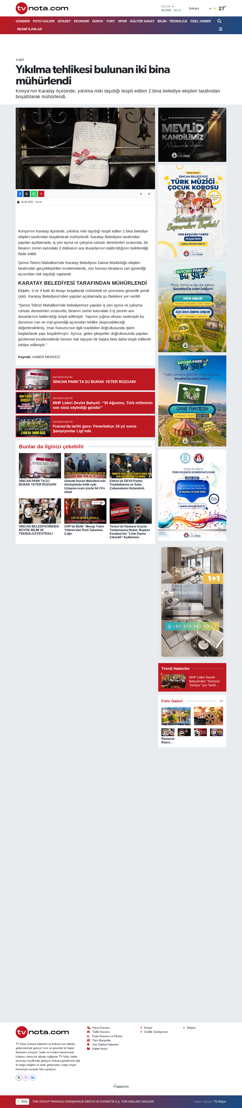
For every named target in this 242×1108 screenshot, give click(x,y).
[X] (19, 1078)
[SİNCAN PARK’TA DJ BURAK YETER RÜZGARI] (40, 465)
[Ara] (219, 21)
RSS (24, 1101)
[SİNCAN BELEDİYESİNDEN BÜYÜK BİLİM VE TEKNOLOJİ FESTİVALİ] (40, 511)
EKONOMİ (81, 21)
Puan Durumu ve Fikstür (107, 1036)
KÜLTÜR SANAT (142, 21)
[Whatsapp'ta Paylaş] (34, 194)
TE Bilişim (220, 1101)
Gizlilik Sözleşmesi (156, 1031)
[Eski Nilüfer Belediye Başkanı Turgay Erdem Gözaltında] (216, 732)
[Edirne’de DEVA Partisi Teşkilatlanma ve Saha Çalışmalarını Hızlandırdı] (131, 465)
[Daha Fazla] (41, 194)
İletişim (191, 1027)
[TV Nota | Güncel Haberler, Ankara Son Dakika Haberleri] (42, 8)
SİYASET (64, 21)
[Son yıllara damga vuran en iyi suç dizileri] (208, 716)
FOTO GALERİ (43, 21)
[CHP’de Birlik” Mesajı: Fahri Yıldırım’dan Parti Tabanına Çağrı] (85, 511)
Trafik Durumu (101, 1031)
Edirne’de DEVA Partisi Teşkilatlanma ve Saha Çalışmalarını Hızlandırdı (127, 484)
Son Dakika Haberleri (105, 1044)
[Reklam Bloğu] (192, 134)
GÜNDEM (23, 21)
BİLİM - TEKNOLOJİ (172, 21)
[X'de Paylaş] (26, 194)
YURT (110, 21)
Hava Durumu (101, 1027)
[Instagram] (26, 1078)
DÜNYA (97, 21)
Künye (148, 1027)
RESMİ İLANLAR (29, 29)
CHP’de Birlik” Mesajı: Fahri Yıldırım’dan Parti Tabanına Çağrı (84, 530)
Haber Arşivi (99, 1048)
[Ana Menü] (220, 29)
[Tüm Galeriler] (221, 701)
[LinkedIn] (33, 1078)
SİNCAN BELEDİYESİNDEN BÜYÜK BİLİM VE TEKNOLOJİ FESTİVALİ (39, 530)
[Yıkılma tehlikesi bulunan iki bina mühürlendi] (85, 148)
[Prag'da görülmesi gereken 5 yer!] (176, 716)
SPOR (122, 21)
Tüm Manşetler (101, 1040)
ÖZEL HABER (200, 21)
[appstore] (121, 1086)
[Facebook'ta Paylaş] (19, 194)
